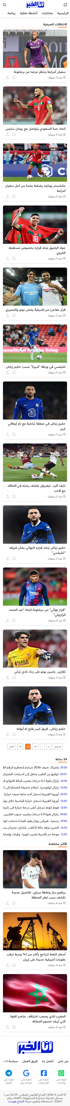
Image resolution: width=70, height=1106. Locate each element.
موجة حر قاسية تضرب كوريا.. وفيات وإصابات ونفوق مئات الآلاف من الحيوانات (31, 834)
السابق (58, 746)
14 (35, 746)
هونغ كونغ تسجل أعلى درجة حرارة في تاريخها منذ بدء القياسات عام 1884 (31, 807)
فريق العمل (30, 1061)
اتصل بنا (47, 1061)
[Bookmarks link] (65, 5)
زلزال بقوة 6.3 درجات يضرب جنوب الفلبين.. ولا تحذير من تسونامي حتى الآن (31, 814)
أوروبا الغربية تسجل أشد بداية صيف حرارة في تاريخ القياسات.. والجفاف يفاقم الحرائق (31, 794)
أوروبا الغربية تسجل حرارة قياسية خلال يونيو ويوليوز (31, 801)
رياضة (11, 13)
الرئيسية (63, 13)
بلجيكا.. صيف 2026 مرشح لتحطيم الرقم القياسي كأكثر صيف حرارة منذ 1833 (31, 767)
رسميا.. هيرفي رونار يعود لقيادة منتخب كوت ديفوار (31, 821)
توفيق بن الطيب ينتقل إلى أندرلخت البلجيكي (31, 774)
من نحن (63, 1061)
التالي (11, 746)
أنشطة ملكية (28, 13)
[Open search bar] (4, 5)
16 (20, 746)
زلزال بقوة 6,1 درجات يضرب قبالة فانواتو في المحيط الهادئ (31, 780)
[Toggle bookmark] (14, 77)
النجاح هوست (16, 1101)
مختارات (47, 13)
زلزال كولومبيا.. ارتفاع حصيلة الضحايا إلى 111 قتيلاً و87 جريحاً (31, 787)
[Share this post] (7, 77)
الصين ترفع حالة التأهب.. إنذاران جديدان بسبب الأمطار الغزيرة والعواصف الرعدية (31, 827)
